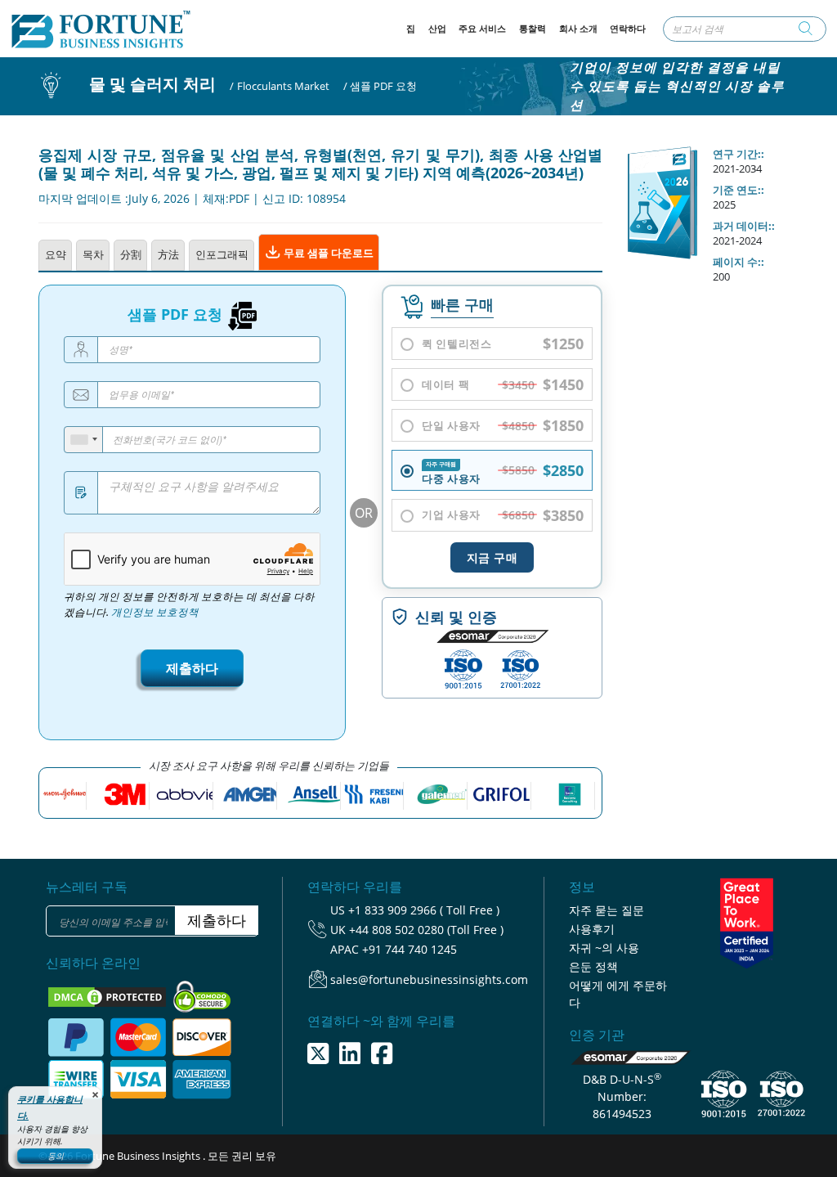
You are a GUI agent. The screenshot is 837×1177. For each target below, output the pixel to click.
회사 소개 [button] (578, 28)
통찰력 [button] (532, 28)
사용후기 (592, 929)
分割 (130, 254)
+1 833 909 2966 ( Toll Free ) (423, 910)
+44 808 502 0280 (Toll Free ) (426, 929)
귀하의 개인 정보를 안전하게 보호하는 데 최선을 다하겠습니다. (189, 604)
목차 (93, 254)
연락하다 (628, 28)
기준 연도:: (738, 189)
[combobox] (84, 439)
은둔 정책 (593, 966)
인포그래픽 (221, 254)
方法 (168, 254)
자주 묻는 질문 (606, 910)
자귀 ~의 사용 (604, 947)
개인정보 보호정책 (155, 612)
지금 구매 (492, 557)
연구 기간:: (738, 153)
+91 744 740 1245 (409, 949)
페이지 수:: (738, 261)
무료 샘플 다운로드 (327, 252)
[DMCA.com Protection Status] (108, 995)
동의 (55, 1155)
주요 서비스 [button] (482, 28)
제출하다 (192, 668)
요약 (55, 254)
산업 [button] (437, 28)
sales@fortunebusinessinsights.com (429, 979)
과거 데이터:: (744, 225)
